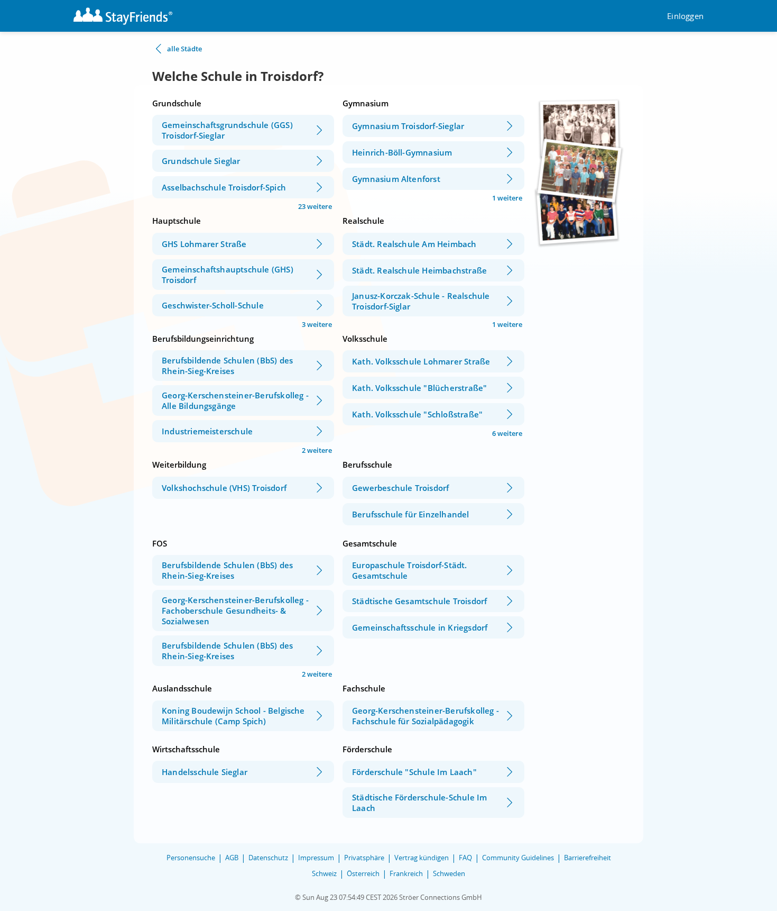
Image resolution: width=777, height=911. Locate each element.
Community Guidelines (518, 857)
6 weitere (507, 433)
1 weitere (507, 198)
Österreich (363, 873)
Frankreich (406, 873)
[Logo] (122, 16)
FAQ (465, 857)
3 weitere (317, 324)
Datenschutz (268, 857)
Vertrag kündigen (421, 857)
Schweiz (324, 873)
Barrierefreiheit (587, 857)
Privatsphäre (364, 857)
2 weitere (317, 450)
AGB (231, 857)
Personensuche (190, 857)
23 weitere (315, 206)
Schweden (449, 873)
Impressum (316, 857)
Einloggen (685, 16)
